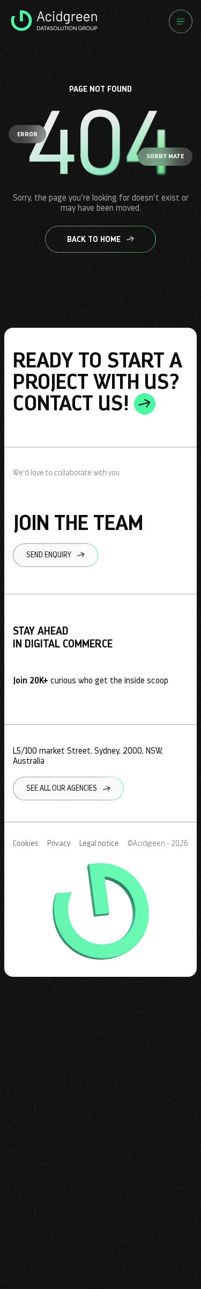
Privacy (59, 843)
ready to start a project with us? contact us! (97, 382)
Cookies (26, 843)
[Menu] (180, 21)
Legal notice (99, 843)
